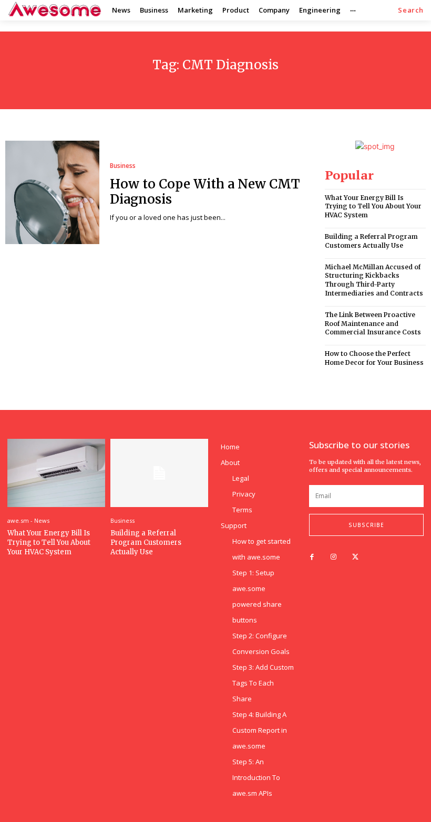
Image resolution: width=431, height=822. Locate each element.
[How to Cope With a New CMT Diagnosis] (52, 192)
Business (123, 166)
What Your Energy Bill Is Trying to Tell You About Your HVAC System (373, 206)
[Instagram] (333, 557)
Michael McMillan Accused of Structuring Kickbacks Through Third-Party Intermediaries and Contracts (374, 280)
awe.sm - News (28, 520)
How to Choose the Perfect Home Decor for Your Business (374, 358)
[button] (411, 10)
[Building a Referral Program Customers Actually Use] (159, 473)
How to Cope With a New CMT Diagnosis (205, 191)
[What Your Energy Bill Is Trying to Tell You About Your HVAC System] (56, 473)
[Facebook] (312, 557)
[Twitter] (355, 557)
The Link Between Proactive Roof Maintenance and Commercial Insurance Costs (373, 323)
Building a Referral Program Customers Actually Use (371, 241)
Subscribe (366, 525)
